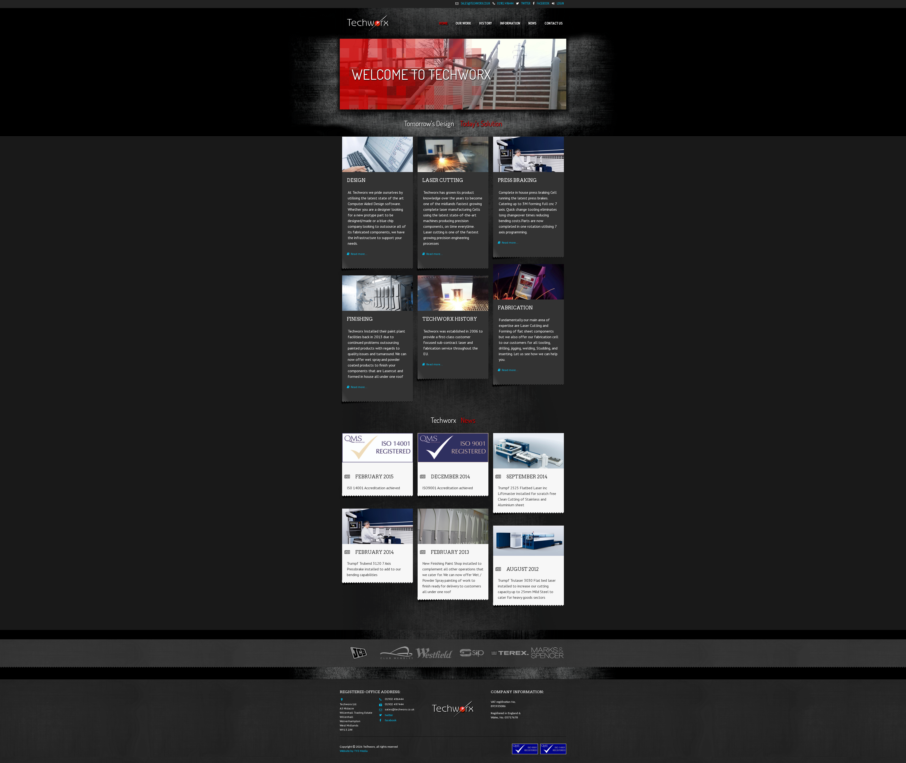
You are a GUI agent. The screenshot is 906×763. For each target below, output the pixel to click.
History (485, 23)
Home (443, 23)
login (560, 3)
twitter (525, 3)
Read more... (358, 254)
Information (510, 23)
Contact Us (554, 23)
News (532, 23)
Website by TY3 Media (354, 751)
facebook (543, 3)
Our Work (463, 23)
